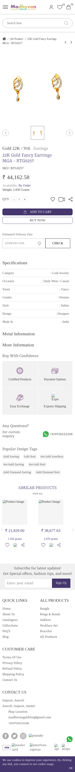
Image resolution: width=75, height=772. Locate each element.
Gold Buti (30, 456)
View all (38, 494)
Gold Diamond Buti (48, 472)
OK (71, 768)
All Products (48, 637)
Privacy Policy (12, 663)
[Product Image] (14, 512)
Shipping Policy (13, 674)
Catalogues (10, 620)
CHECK (57, 243)
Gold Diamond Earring (17, 472)
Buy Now (37, 220)
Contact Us (9, 680)
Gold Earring (11, 456)
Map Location (17, 712)
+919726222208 (61, 434)
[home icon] (4, 38)
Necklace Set (49, 626)
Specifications (14, 262)
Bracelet (46, 631)
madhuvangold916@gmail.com (29, 717)
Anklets (45, 620)
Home (6, 609)
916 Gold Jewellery (52, 456)
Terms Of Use (11, 657)
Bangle (45, 609)
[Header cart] (68, 6)
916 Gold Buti (37, 464)
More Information (18, 344)
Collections (10, 626)
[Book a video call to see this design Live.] (61, 199)
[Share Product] (22, 545)
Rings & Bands (50, 614)
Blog (5, 637)
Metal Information (18, 333)
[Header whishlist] (59, 7)
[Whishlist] (7, 545)
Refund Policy (12, 669)
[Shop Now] (15, 545)
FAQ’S (6, 631)
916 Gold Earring (13, 464)
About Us (8, 614)
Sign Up (61, 583)
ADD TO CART (40, 212)
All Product (16, 38)
